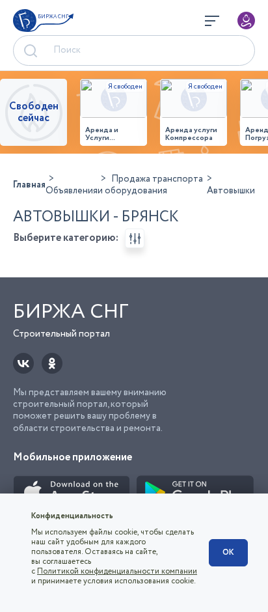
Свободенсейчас (34, 112)
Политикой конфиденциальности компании (117, 571)
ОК (228, 552)
